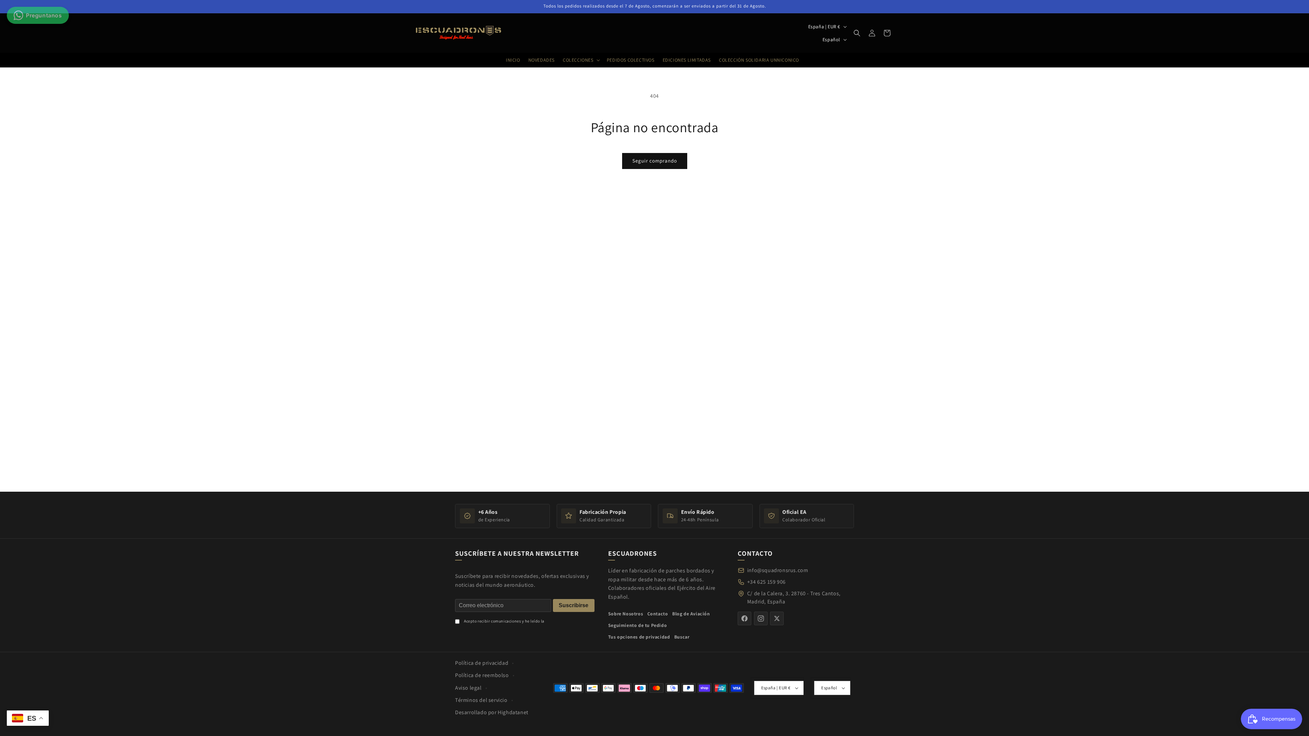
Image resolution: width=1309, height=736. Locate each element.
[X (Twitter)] (777, 618)
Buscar (682, 636)
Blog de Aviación (691, 614)
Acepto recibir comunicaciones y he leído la (504, 620)
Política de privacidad (481, 662)
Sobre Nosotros (625, 614)
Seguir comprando (654, 160)
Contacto (657, 614)
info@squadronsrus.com (777, 570)
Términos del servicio (481, 700)
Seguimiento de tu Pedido (637, 625)
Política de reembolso (482, 675)
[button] (856, 33)
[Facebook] (744, 618)
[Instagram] (761, 618)
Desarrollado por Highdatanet (491, 712)
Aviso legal (468, 687)
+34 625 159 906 (766, 581)
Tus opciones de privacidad (639, 636)
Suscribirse (573, 605)
